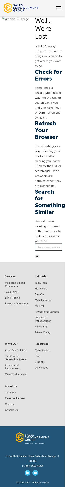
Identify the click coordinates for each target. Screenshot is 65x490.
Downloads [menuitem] (41, 367)
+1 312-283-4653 (32, 466)
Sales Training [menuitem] (12, 297)
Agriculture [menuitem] (41, 326)
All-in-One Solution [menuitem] (15, 350)
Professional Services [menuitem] (47, 311)
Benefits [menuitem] (39, 294)
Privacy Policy (40, 482)
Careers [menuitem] (9, 404)
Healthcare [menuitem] (41, 288)
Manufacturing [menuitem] (43, 300)
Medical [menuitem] (39, 306)
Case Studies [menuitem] (42, 350)
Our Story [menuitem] (10, 392)
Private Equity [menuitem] (42, 332)
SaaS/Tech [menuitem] (41, 282)
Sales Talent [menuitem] (11, 291)
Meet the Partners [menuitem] (15, 398)
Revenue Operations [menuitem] (16, 303)
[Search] (37, 256)
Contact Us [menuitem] (11, 409)
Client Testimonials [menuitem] (15, 374)
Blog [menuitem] (37, 356)
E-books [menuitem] (40, 361)
